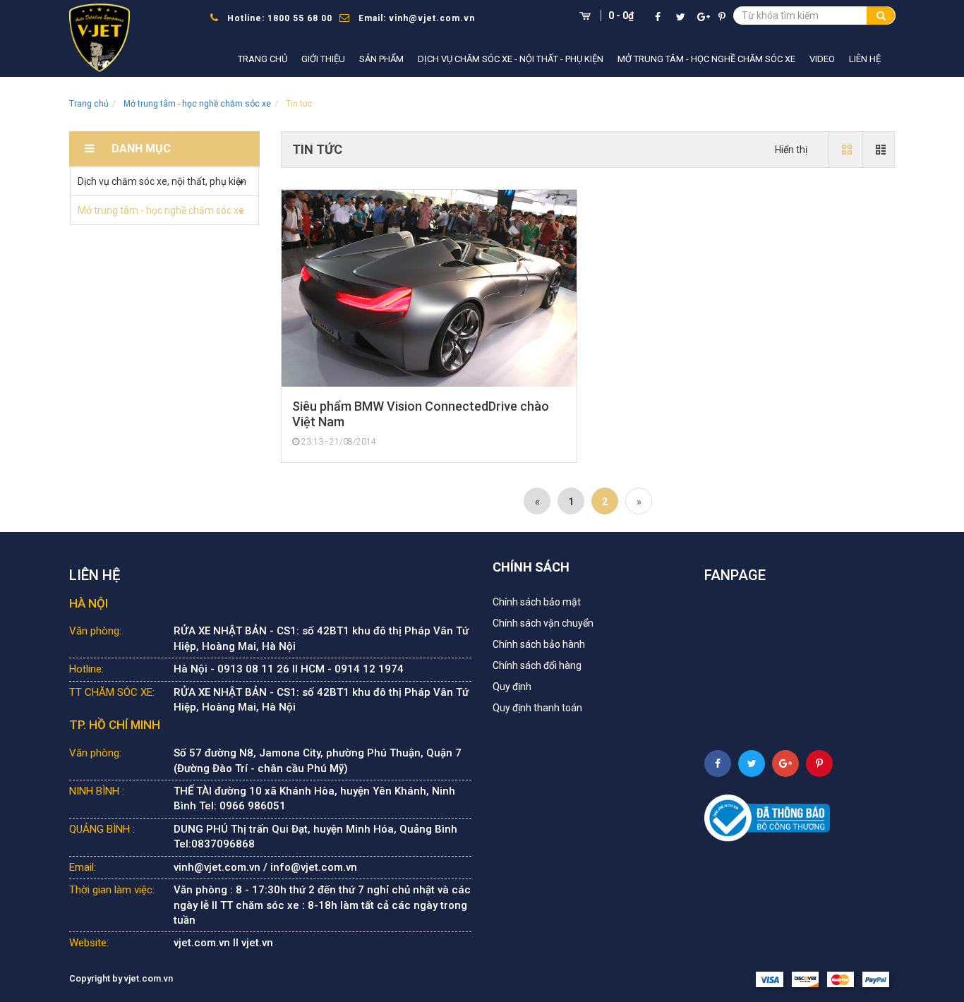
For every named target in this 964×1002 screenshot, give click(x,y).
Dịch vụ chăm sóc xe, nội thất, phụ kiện (162, 181)
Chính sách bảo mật (537, 602)
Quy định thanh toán (537, 707)
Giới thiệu (323, 59)
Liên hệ (865, 59)
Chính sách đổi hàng (537, 665)
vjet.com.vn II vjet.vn (223, 942)
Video (822, 59)
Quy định (512, 686)
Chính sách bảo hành (539, 644)
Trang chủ (262, 59)
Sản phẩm (381, 59)
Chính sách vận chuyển (543, 623)
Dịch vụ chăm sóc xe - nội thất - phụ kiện (510, 59)
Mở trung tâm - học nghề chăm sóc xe (706, 59)
